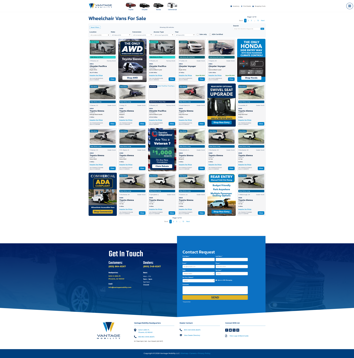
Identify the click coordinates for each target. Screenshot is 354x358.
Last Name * (219, 256)
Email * (185, 263)
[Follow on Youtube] (230, 330)
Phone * (218, 263)
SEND (215, 297)
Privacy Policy (204, 353)
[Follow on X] (234, 330)
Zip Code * (219, 270)
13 (258, 20)
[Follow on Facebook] (226, 330)
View (112, 79)
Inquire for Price (96, 75)
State (184, 270)
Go (262, 29)
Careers (192, 353)
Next (263, 20)
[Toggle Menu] (349, 6)
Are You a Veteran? (188, 277)
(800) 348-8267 (152, 266)
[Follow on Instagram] (237, 330)
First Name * (186, 256)
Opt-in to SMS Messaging (225, 280)
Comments (186, 284)
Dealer (247, 6)
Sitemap (184, 353)
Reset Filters (95, 27)
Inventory (236, 6)
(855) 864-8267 (117, 266)
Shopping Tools (260, 6)
